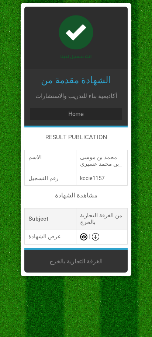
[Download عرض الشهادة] (95, 236)
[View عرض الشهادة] (83, 236)
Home (76, 113)
